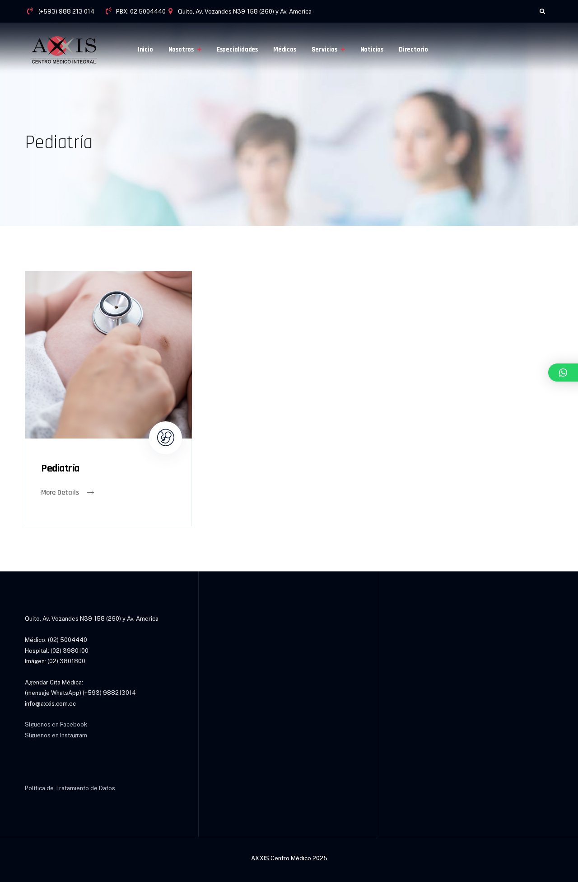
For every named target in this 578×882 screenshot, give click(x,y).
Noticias (371, 49)
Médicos (284, 49)
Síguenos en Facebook (56, 724)
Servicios (324, 49)
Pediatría (60, 468)
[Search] (542, 11)
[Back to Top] (559, 867)
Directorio (413, 49)
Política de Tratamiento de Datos (70, 788)
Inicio (145, 49)
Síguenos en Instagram (56, 735)
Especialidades (237, 49)
